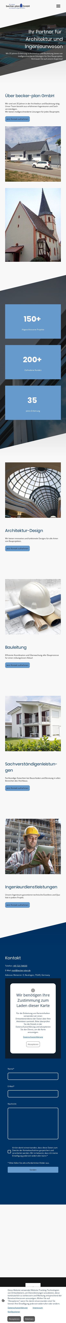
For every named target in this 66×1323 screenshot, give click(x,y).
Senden (33, 1169)
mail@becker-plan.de (21, 970)
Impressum (38, 1307)
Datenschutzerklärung (33, 1037)
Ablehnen (29, 1319)
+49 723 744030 (20, 965)
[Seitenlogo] (17, 6)
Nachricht (12, 1103)
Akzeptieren (33, 1044)
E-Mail (11, 1086)
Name (11, 1068)
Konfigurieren (14, 1311)
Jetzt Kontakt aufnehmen (17, 119)
